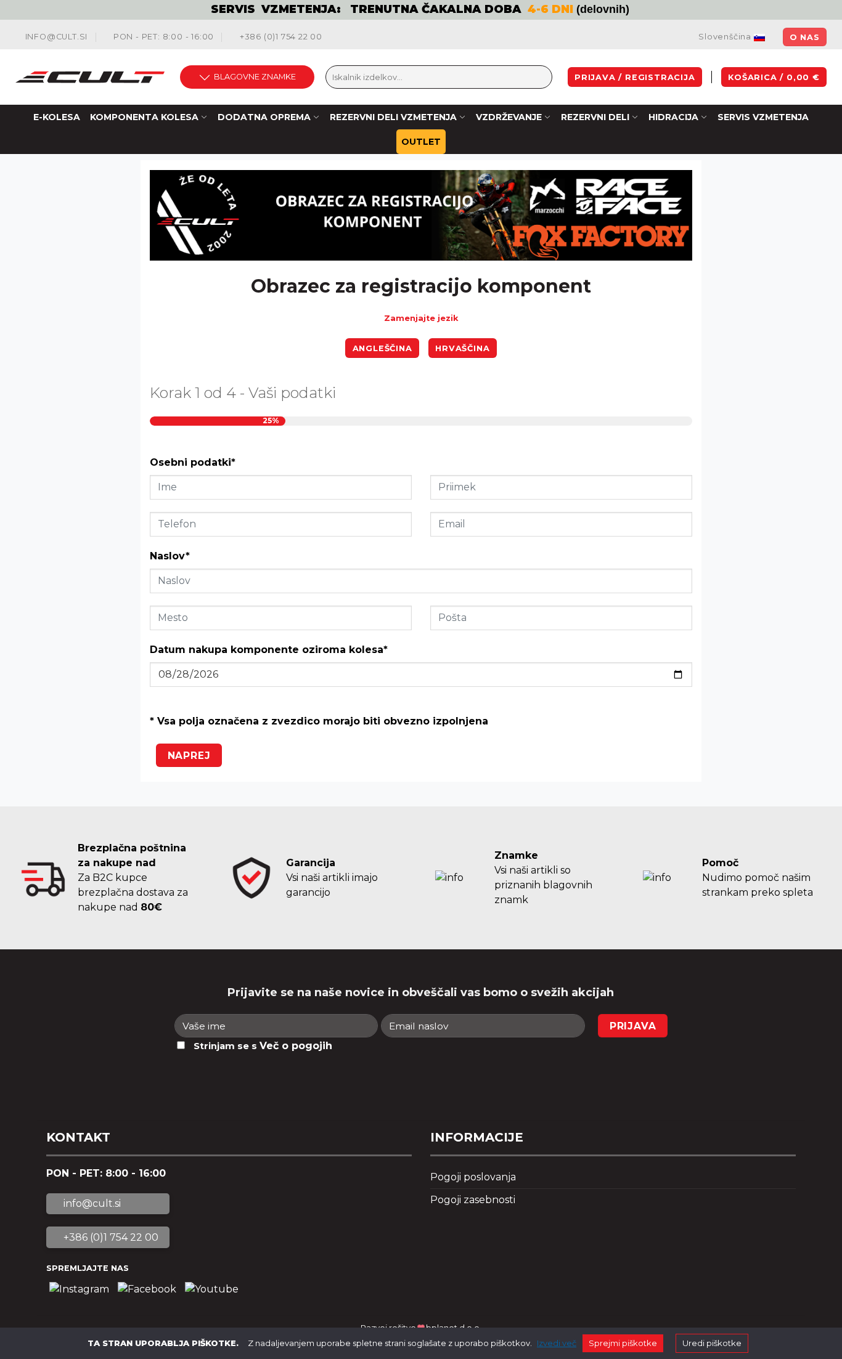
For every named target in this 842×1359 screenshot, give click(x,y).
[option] (421, 10)
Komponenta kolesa (144, 117)
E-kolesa (56, 117)
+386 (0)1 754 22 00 (279, 36)
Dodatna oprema (264, 117)
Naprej (189, 755)
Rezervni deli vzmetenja (393, 117)
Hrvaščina (462, 348)
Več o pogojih (296, 1046)
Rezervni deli (595, 117)
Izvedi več (556, 1343)
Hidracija (673, 117)
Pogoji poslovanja (473, 1177)
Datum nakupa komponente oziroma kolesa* (269, 649)
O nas (805, 37)
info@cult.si (55, 36)
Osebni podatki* (192, 462)
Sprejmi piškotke (623, 1343)
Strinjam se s (263, 1046)
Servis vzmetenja (763, 117)
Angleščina (382, 348)
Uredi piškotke (712, 1343)
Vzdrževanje (509, 117)
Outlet (421, 141)
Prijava (633, 1026)
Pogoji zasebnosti (472, 1200)
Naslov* (170, 556)
